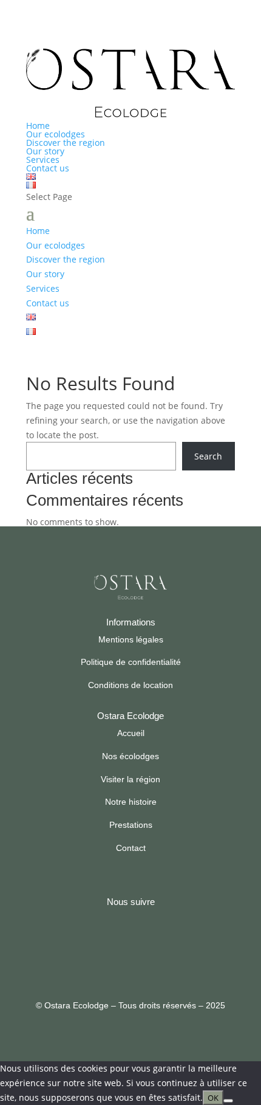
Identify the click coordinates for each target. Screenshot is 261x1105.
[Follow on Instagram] (145, 944)
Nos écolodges (130, 756)
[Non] (228, 1101)
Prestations (130, 825)
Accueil (130, 733)
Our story (45, 151)
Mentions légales (130, 639)
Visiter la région (130, 779)
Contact (131, 848)
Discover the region (65, 142)
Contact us (47, 168)
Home (38, 125)
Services (42, 159)
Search (208, 456)
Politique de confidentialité (131, 662)
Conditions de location (130, 685)
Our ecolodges (55, 134)
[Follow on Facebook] (115, 944)
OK (213, 1097)
